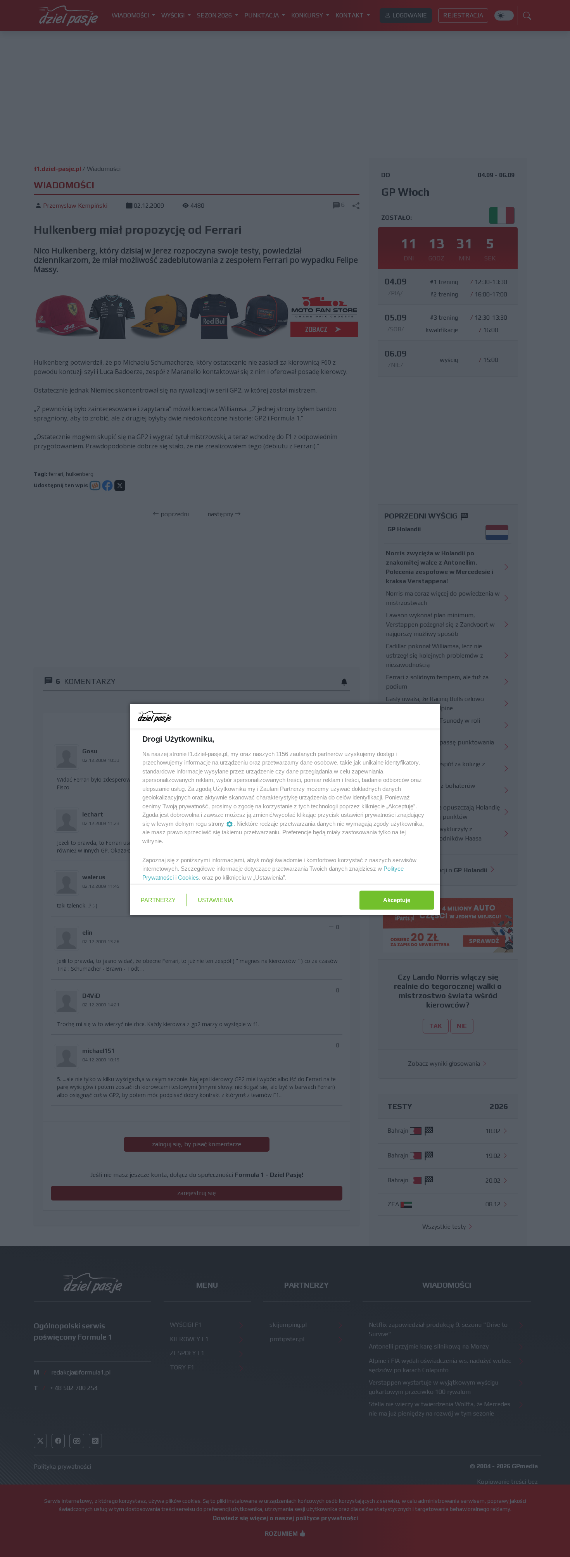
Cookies (188, 877)
